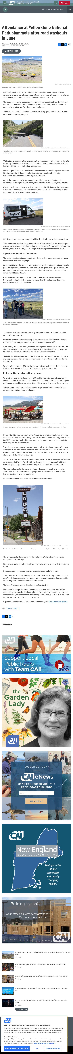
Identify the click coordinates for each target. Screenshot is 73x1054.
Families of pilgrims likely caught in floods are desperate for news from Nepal (41, 976)
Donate (65, 3)
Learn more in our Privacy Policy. (45, 1043)
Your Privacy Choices (53, 1048)
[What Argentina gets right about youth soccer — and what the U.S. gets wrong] (8, 967)
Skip (37, 1048)
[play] (5, 9)
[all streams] (70, 9)
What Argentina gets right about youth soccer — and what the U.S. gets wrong (40, 964)
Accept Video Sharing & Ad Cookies (17, 1048)
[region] (34, 1034)
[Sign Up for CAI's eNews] (36, 785)
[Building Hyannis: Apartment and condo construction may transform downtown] (36, 920)
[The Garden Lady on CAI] (36, 712)
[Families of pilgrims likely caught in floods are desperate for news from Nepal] (8, 979)
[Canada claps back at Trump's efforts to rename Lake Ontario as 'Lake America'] (8, 991)
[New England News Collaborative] (36, 858)
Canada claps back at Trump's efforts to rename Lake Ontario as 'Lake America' (41, 988)
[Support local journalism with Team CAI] (36, 654)
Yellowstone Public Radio (57, 602)
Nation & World (12, 608)
